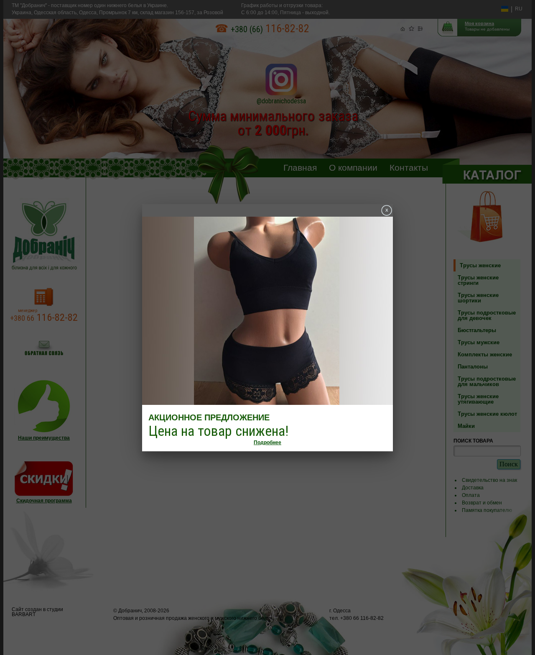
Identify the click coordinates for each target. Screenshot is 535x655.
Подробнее (267, 442)
